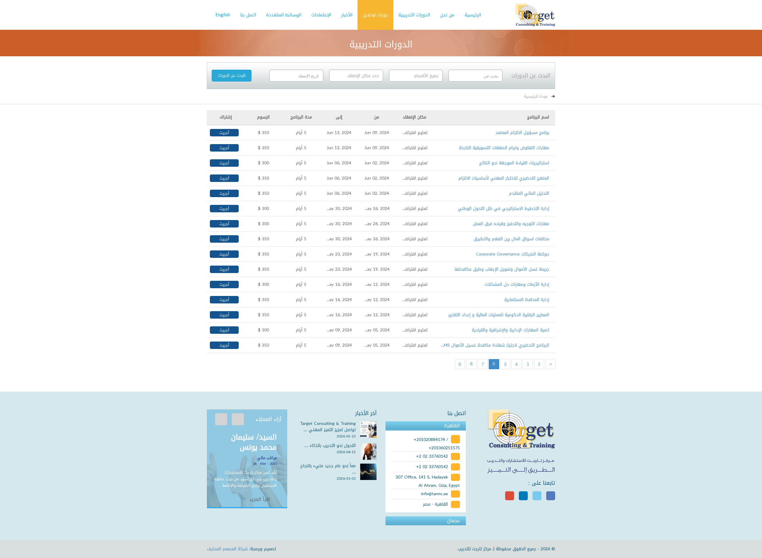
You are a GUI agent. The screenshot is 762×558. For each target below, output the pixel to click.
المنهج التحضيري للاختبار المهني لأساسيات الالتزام (503, 178)
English (223, 15)
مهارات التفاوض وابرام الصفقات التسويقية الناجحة (504, 148)
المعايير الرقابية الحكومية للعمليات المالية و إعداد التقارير (498, 315)
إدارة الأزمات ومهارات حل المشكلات (517, 284)
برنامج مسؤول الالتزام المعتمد (522, 133)
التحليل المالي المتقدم (529, 193)
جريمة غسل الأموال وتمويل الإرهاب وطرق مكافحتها (502, 269)
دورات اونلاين (375, 15)
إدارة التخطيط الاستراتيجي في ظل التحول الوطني (503, 209)
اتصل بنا (248, 15)
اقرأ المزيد (260, 499)
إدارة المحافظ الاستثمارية (526, 300)
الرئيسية (473, 15)
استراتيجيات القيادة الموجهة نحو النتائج (514, 163)
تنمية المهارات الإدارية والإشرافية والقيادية (510, 330)
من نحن (447, 15)
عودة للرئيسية (536, 96)
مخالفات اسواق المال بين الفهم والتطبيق (511, 239)
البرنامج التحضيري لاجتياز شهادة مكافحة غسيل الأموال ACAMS (492, 345)
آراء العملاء (268, 419)
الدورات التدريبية (414, 15)
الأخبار (346, 15)
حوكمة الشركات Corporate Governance (512, 254)
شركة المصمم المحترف (227, 549)
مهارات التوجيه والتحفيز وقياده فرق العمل (511, 224)
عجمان (453, 521)
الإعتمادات (321, 15)
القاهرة (452, 426)
